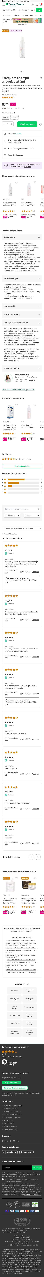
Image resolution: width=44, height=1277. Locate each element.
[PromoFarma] (15, 5)
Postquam (6, 94)
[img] (22, 97)
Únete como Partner (12, 1117)
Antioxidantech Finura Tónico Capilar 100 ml (21, 948)
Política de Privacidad (32, 1195)
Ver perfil (32, 380)
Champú (11, 15)
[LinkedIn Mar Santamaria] (21, 380)
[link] (16, 459)
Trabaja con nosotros (12, 1111)
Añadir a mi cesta (27, 124)
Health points (9, 1123)
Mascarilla (30, 932)
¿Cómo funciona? (11, 1108)
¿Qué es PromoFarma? (13, 1106)
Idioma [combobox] (28, 515)
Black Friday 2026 (10, 1129)
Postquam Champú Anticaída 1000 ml (21, 581)
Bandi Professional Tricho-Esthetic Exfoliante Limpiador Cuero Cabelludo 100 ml (21, 944)
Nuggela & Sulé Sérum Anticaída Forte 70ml (21, 970)
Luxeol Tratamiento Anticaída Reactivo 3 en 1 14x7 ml (21, 951)
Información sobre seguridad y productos (18, 389)
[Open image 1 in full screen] (22, 49)
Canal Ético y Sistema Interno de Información (22, 1245)
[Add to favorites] (40, 124)
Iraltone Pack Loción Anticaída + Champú (22, 972)
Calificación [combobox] (10, 515)
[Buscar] (39, 10)
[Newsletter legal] (3, 1180)
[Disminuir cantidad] (4, 124)
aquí (14, 1095)
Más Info (27, 167)
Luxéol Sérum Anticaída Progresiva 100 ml (21, 941)
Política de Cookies (22, 1243)
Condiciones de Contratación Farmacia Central (22, 1241)
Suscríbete (37, 1168)
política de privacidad (20, 1179)
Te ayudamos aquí (11, 1082)
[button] (31, 857)
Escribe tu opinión (22, 466)
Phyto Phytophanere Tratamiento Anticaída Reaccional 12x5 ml (20, 956)
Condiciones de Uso (22, 1238)
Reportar (35, 572)
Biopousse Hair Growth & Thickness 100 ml (21, 960)
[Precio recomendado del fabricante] (23, 108)
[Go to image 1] (21, 71)
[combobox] (26, 528)
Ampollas (13, 932)
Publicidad (8, 1120)
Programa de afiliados (12, 1114)
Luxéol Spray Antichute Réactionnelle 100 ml (21, 962)
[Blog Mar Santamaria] (25, 380)
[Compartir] (40, 77)
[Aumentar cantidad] (11, 124)
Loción (21, 932)
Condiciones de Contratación (22, 1240)
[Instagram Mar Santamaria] (16, 380)
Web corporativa (10, 1126)
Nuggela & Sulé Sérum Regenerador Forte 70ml (20, 966)
